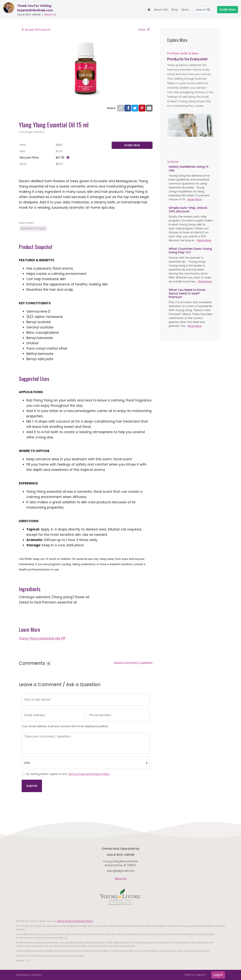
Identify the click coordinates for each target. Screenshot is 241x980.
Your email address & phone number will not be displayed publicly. (65, 726)
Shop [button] (174, 10)
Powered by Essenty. (29, 975)
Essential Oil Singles (33, 228)
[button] (170, 125)
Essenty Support (195, 975)
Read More (195, 199)
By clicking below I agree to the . (68, 774)
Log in (218, 975)
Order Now (132, 145)
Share (142, 30)
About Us (50, 14)
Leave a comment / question (133, 662)
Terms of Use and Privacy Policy (88, 774)
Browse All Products (37, 30)
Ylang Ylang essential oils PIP (42, 638)
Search (201, 10)
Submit (31, 786)
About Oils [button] (161, 10)
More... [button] (186, 10)
